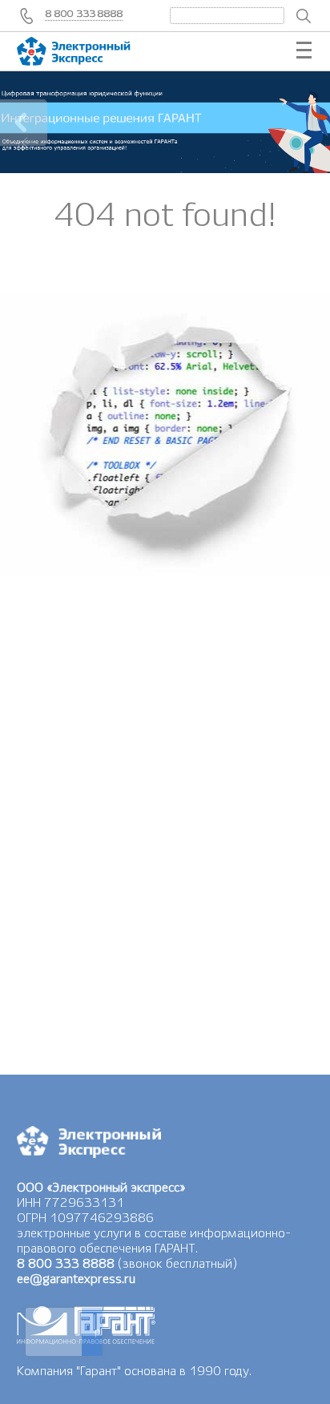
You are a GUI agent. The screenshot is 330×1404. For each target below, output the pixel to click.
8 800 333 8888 (84, 13)
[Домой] (89, 51)
